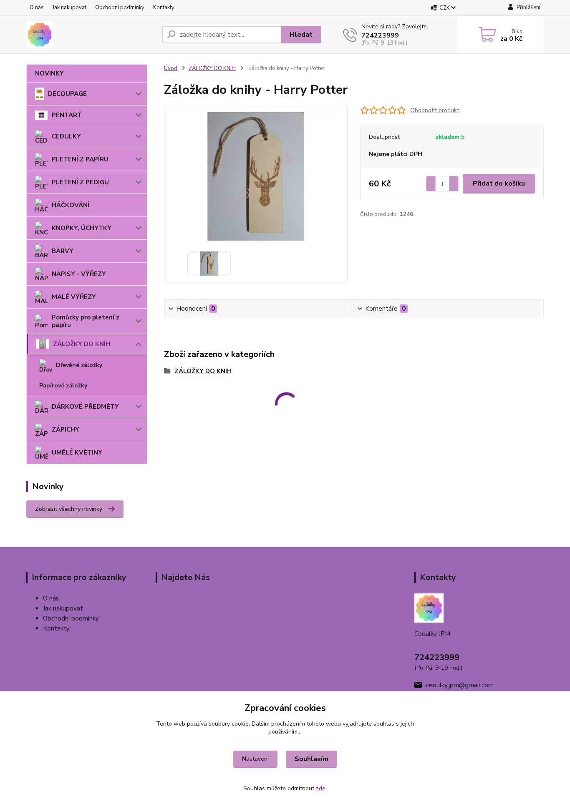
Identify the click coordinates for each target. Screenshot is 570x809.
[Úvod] (91, 34)
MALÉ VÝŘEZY (74, 297)
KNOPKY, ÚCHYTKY (81, 228)
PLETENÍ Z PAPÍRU (80, 159)
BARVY (62, 251)
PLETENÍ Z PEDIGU (80, 182)
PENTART (67, 115)
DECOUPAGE (67, 94)
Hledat (301, 34)
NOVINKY (49, 73)
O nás (37, 7)
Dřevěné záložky (79, 365)
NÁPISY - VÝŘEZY (79, 274)
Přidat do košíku (499, 183)
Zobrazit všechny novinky (68, 509)
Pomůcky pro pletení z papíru (85, 321)
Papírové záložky (63, 385)
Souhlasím (311, 759)
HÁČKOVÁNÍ (70, 205)
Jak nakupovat (69, 7)
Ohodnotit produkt (434, 110)
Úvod (170, 68)
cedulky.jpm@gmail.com (460, 685)
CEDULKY (66, 136)
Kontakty (163, 7)
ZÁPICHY (65, 429)
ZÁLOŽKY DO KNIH (81, 344)
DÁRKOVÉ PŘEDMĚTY (85, 406)
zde (320, 788)
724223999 (380, 35)
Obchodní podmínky (119, 7)
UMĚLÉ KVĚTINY (77, 452)
